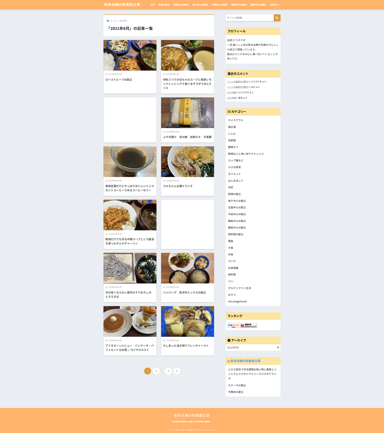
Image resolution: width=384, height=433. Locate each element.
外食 (230, 254)
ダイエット (234, 174)
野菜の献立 (164, 4)
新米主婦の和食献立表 (122, 4)
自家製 (232, 140)
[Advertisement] (130, 118)
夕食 (230, 248)
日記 (152, 4)
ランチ (232, 261)
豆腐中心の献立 (181, 4)
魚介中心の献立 (200, 4)
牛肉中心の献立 (220, 4)
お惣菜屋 (233, 268)
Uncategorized (237, 301)
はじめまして (235, 180)
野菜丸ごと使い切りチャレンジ (246, 154)
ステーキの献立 (237, 385)
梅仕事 (232, 127)
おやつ (232, 295)
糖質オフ (233, 147)
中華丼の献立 (235, 392)
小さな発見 (234, 167)
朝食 (230, 241)
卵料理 (232, 274)
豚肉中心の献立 (258, 4)
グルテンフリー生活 (239, 288)
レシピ (232, 133)
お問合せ (274, 4)
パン (230, 281)
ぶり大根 (231, 92)
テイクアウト (235, 120)
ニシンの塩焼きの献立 (237, 81)
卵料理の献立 (235, 234)
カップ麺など (235, 160)
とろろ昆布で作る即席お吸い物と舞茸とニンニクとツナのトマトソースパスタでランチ (252, 374)
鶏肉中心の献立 (239, 4)
